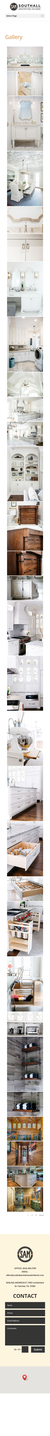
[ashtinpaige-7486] (25, 655)
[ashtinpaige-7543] (25, 1035)
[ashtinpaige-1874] (25, 260)
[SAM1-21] (25, 1140)
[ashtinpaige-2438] (25, 550)
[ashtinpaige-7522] (25, 955)
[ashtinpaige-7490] (25, 710)
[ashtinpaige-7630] (25, 1115)
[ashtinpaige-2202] (25, 316)
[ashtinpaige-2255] (25, 500)
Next (41, 1215)
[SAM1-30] (25, 1211)
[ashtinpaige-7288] (25, 599)
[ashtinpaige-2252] (25, 420)
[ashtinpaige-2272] (25, 445)
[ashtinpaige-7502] (25, 765)
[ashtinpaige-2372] (25, 371)
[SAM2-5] (25, 1186)
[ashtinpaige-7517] (25, 900)
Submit (38, 1349)
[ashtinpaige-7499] (25, 820)
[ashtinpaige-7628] (25, 1091)
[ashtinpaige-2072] (25, 205)
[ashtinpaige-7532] (25, 1011)
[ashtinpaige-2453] (25, 575)
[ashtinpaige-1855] (25, 70)
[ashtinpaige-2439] (25, 525)
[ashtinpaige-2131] (25, 396)
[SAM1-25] (25, 1165)
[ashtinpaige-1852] (25, 95)
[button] (25, 1377)
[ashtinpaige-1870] (25, 150)
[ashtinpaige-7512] (25, 875)
